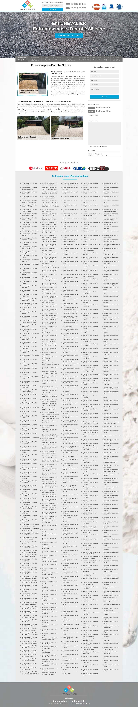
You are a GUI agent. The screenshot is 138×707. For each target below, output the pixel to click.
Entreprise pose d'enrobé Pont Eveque (49, 647)
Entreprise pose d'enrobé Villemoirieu (29, 192)
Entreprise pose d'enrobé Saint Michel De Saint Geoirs (50, 205)
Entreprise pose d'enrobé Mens (70, 507)
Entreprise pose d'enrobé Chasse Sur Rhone (90, 518)
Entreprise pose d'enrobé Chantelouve (90, 574)
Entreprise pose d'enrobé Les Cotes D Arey (90, 370)
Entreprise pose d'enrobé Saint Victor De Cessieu (29, 555)
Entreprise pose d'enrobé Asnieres (110, 548)
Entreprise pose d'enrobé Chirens (90, 453)
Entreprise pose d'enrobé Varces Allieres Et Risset (29, 321)
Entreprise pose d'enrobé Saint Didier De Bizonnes (49, 395)
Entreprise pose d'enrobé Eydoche (90, 262)
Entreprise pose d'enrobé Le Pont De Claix (50, 651)
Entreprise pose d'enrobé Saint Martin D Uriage (49, 227)
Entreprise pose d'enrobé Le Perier (71, 223)
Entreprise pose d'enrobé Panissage (70, 258)
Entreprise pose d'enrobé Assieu (110, 288)
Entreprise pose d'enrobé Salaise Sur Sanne (29, 538)
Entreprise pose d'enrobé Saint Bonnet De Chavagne (50, 434)
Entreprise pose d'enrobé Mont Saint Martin (70, 382)
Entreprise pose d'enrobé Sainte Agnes (49, 521)
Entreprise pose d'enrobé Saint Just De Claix (49, 279)
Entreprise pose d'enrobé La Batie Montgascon (111, 240)
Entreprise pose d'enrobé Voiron (110, 518)
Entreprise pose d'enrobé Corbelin (90, 396)
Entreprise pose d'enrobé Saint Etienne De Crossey (49, 387)
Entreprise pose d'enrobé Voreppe (110, 526)
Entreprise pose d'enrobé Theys (29, 403)
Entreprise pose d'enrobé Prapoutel (110, 635)
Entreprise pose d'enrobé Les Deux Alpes (110, 648)
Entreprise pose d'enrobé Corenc (90, 388)
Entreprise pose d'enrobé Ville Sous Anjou (29, 184)
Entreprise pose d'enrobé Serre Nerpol (70, 330)
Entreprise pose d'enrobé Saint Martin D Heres (49, 231)
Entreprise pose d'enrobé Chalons (110, 418)
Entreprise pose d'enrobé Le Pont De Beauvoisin (50, 660)
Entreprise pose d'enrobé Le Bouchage (91, 652)
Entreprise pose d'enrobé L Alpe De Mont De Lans (111, 596)
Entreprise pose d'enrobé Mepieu (70, 503)
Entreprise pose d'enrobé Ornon (70, 286)
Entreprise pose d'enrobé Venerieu (29, 286)
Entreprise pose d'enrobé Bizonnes (90, 665)
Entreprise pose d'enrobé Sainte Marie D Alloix (49, 249)
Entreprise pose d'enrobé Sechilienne (29, 499)
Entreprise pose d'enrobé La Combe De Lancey (91, 405)
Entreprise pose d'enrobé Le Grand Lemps (71, 672)
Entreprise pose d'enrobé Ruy (49, 526)
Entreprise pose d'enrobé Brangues (90, 631)
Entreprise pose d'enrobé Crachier (90, 353)
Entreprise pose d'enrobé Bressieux (90, 626)
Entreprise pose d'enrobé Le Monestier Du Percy (71, 447)
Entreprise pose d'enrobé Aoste (110, 310)
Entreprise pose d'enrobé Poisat (70, 192)
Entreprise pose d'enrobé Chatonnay (110, 405)
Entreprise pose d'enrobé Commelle (90, 401)
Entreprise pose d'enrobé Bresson (90, 622)
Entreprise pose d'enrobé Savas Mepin (29, 503)
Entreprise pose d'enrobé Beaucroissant (110, 236)
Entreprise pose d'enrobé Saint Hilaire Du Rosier (49, 340)
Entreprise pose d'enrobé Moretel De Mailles (70, 377)
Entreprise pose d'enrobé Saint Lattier (49, 275)
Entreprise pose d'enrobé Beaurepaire (110, 223)
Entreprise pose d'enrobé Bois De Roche (110, 626)
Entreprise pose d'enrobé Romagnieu (49, 547)
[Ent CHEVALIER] (27, 5)
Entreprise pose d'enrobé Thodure (29, 399)
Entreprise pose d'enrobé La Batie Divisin (111, 245)
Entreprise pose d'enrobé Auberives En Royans (110, 283)
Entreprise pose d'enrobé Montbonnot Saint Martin (70, 421)
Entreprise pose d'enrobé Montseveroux (110, 414)
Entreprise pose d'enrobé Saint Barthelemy (49, 465)
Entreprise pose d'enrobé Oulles (110, 362)
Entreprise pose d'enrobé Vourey (110, 531)
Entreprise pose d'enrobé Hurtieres (70, 629)
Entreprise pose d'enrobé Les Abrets (110, 353)
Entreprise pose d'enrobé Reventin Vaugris (49, 573)
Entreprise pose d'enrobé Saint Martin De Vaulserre (49, 236)
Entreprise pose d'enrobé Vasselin (29, 316)
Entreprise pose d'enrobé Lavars (70, 577)
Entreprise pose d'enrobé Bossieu (90, 657)
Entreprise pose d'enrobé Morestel (110, 383)
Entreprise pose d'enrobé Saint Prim (29, 620)
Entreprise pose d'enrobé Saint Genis (49, 376)
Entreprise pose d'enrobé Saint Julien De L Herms (49, 292)
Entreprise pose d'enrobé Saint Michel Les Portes (49, 197)
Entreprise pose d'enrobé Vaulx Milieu (29, 295)
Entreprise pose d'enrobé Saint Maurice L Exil (49, 214)
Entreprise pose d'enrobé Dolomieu (90, 305)
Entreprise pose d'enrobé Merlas (70, 499)
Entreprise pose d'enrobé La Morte (71, 369)
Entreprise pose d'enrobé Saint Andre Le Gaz (49, 491)
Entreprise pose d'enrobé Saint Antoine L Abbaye (49, 482)
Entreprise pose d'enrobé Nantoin (70, 334)
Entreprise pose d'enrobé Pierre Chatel (70, 214)
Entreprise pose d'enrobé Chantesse (90, 570)
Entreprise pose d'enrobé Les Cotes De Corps (90, 366)
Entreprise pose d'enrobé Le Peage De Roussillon (71, 240)
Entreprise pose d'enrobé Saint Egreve (49, 391)
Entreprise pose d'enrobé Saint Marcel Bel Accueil (49, 258)
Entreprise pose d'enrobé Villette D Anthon (110, 492)
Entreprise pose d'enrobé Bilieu (110, 184)
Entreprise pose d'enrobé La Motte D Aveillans (71, 364)
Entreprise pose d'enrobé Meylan (70, 494)
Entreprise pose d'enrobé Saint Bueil (49, 430)
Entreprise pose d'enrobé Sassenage (29, 512)
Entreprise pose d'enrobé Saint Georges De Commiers (50, 363)
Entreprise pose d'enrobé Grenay (70, 664)
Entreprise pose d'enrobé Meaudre (70, 512)
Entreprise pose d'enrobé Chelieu (90, 483)
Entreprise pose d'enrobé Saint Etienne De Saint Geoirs (49, 381)
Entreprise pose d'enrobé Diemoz (90, 323)
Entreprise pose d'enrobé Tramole (29, 373)
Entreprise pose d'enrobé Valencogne (29, 338)
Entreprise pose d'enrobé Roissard (49, 552)
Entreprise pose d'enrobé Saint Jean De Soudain (49, 310)
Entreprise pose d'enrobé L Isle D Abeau (71, 625)
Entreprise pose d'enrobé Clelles (110, 396)
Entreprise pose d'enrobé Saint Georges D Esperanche (49, 358)
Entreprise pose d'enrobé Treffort (29, 369)
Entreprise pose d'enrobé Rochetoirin (49, 556)
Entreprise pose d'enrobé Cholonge (90, 448)
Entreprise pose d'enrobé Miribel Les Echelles (70, 473)
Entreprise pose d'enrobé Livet (110, 657)
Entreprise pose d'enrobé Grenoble (70, 659)
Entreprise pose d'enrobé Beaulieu (110, 227)
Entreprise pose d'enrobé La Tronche (30, 356)
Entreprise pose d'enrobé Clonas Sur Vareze (90, 427)
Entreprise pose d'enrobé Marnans (70, 529)
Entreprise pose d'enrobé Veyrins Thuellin (29, 247)
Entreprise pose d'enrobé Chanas (90, 579)
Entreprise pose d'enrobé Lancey (110, 644)
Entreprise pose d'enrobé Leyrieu (70, 568)
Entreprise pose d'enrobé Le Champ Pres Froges (111, 448)
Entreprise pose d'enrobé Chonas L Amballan (90, 444)
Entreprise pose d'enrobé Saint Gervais (49, 353)
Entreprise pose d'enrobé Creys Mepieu (90, 340)
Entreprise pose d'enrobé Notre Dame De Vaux (70, 308)
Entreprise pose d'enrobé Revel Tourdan (49, 578)
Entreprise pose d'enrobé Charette (90, 535)
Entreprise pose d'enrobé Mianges (110, 566)
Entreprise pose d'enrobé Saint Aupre (49, 469)
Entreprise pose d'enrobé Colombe (90, 409)
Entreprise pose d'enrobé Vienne (29, 234)
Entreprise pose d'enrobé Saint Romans (29, 599)
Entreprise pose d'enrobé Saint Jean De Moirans (49, 314)
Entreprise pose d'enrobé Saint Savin (29, 590)
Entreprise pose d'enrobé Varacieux (29, 325)
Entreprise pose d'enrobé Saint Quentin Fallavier (29, 616)
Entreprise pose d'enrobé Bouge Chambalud (90, 648)
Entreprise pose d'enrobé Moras (110, 483)
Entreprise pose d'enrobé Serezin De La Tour (29, 486)
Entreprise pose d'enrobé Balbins (110, 258)
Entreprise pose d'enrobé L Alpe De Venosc (111, 592)
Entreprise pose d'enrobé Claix (90, 435)
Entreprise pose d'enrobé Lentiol (70, 572)
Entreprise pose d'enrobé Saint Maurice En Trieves (49, 218)
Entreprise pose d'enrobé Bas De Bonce (110, 574)
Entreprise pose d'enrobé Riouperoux (110, 652)
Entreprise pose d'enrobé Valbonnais (29, 347)
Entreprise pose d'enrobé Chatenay (90, 496)
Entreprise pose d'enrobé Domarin (90, 301)
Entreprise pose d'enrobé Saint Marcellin (49, 253)
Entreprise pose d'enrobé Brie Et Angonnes (110, 479)
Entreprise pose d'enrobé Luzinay (70, 551)
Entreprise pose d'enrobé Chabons (90, 600)
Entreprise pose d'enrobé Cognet (90, 418)
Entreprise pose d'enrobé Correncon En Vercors (90, 379)
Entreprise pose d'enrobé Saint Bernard (49, 447)
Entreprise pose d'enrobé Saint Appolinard (49, 478)
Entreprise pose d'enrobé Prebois (49, 634)
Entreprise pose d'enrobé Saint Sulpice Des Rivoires (29, 568)
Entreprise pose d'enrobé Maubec (70, 520)
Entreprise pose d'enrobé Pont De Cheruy (49, 656)
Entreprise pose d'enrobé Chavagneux (110, 557)
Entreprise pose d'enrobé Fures (110, 622)
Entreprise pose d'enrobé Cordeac (90, 392)
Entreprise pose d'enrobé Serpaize (29, 477)
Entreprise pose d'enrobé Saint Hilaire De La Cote (49, 344)
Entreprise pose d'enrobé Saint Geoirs (49, 368)
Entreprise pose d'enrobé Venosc (29, 278)
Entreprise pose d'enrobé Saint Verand (29, 559)
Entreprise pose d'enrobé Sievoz (29, 455)
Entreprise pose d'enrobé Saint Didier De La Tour (110, 401)
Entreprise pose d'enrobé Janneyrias (70, 612)
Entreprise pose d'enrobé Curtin (90, 327)
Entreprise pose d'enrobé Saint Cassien (49, 426)
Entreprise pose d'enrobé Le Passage (71, 245)
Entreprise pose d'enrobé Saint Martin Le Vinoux (49, 223)
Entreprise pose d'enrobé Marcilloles (70, 538)
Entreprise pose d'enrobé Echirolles (90, 292)
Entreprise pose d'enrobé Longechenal (110, 466)
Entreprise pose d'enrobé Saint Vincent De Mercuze (29, 546)
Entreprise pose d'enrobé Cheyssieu (90, 470)
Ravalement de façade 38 (58, 58)
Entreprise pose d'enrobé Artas (110, 297)
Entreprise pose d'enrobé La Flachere (91, 236)
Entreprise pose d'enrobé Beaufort (110, 366)
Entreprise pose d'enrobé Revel (49, 582)
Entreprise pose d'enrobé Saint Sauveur (29, 594)
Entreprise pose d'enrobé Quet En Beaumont (49, 604)
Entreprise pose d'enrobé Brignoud (110, 618)
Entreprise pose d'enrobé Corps (90, 383)
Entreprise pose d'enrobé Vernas (29, 273)
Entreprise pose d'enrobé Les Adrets (110, 349)
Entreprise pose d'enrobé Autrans (110, 275)
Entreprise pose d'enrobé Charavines (90, 539)
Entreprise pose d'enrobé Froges (90, 205)
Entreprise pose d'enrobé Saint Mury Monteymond (49, 192)
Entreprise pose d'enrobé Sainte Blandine (49, 439)
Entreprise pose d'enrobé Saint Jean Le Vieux (49, 301)
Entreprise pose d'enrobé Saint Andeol (49, 500)
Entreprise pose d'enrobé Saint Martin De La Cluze (90, 422)
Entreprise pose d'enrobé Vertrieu (29, 256)
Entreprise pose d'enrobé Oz (71, 274)
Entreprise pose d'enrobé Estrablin (90, 266)
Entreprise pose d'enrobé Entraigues (90, 279)
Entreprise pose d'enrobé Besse (110, 197)
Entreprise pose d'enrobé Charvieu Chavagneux (90, 526)
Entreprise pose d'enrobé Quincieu (49, 599)
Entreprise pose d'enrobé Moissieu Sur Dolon (70, 455)
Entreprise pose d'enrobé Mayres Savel (70, 516)
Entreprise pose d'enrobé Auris (110, 279)
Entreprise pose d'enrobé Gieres (90, 192)
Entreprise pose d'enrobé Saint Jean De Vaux (49, 305)
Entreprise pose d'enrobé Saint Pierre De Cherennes (30, 633)
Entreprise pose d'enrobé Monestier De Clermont (110, 388)
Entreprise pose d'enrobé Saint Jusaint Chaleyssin (49, 283)
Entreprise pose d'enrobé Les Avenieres (110, 270)
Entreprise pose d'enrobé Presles (49, 630)
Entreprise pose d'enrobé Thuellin (29, 395)
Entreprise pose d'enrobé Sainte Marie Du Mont (49, 245)
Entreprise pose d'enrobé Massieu (70, 525)
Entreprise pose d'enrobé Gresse (70, 655)
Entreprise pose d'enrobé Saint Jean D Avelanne (49, 323)
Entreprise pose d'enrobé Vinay (110, 500)
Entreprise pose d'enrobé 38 (22, 59)
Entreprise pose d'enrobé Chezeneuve (90, 466)
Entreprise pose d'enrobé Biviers (90, 670)
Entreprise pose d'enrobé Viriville (110, 509)
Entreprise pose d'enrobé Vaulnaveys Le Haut (29, 299)
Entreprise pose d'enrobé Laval (70, 586)
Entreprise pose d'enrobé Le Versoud (30, 260)
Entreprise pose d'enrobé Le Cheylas (91, 474)
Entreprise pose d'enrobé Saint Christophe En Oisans (50, 417)
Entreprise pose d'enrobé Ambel (110, 327)
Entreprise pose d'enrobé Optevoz (70, 299)
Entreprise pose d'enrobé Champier (90, 587)
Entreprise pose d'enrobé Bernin (110, 201)
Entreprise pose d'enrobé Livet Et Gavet (70, 559)
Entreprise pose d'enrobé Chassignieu (90, 513)
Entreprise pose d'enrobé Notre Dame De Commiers (70, 321)
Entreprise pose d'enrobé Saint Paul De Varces (29, 659)
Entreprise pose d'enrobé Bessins (110, 192)
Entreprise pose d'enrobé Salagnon (29, 542)
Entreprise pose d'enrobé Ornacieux (70, 291)
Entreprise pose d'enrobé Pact (70, 270)
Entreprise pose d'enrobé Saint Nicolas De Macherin (50, 184)
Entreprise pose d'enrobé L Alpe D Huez (111, 639)
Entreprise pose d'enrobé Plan (70, 197)
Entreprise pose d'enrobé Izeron (70, 616)
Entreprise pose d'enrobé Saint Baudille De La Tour (49, 456)
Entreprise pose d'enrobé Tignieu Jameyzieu (29, 390)
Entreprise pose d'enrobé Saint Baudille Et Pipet (49, 452)
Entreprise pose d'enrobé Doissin (90, 310)
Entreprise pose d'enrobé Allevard (110, 331)
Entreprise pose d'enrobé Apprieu (110, 305)
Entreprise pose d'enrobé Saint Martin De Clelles (49, 240)
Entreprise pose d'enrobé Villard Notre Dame (29, 214)
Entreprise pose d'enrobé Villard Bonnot (29, 223)
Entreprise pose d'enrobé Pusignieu (110, 665)
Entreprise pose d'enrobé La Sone (30, 438)
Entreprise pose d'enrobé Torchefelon (29, 386)
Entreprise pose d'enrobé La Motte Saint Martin (71, 360)
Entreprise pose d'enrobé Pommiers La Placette (49, 673)
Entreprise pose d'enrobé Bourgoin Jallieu (90, 639)
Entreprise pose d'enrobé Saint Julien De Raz (49, 288)
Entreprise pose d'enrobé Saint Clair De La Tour (49, 408)
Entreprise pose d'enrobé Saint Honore (49, 331)
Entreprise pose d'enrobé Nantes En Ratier (70, 338)
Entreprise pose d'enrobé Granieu (70, 668)
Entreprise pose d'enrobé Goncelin (90, 184)
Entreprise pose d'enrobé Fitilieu (90, 240)
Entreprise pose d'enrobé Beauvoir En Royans (110, 214)
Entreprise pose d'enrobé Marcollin (70, 533)
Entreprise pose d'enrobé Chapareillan (90, 566)
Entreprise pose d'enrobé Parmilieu (70, 249)
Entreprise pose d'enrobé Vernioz (29, 269)
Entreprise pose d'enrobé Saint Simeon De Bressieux (30, 581)
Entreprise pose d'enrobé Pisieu (70, 201)
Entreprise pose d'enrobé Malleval (70, 546)
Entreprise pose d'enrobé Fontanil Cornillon (110, 487)
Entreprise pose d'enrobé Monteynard (70, 399)
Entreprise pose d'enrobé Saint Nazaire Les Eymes (49, 188)
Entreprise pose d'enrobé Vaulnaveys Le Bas (29, 303)
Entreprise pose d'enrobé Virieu (110, 505)
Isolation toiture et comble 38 (116, 59)
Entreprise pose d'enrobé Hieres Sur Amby (70, 638)
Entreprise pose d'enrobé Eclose (90, 288)
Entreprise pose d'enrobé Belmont (110, 205)
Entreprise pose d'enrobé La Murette (111, 427)
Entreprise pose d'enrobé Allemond (110, 336)
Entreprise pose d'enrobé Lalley (70, 594)
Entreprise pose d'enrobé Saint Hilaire (49, 336)
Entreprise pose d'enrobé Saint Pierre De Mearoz (29, 629)
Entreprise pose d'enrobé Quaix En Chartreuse (49, 608)
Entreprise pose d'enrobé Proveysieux (49, 617)
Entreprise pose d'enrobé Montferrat (70, 390)
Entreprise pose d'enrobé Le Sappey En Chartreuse (30, 525)
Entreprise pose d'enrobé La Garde (91, 197)
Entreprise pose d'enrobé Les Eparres (90, 270)
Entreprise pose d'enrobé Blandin (110, 409)
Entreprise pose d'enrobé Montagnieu (70, 434)
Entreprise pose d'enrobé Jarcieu (110, 474)
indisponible (78, 3)
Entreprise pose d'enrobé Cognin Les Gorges (90, 414)
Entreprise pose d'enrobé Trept (29, 360)
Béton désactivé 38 (46, 59)
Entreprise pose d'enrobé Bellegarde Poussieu (110, 210)
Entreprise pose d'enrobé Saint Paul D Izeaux (29, 655)
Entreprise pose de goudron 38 (35, 59)
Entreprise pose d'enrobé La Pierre (71, 218)
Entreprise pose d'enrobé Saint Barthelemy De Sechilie (50, 460)
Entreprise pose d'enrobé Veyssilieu (29, 243)
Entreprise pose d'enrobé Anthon (110, 314)
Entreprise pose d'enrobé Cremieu (90, 344)
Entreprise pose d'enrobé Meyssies (70, 481)
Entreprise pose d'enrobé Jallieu (110, 670)
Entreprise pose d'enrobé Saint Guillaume (49, 349)
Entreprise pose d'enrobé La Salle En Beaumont (30, 529)
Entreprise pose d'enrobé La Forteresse (91, 223)
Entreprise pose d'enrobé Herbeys (70, 646)
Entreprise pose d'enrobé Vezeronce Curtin (29, 238)
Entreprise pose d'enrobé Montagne (70, 438)
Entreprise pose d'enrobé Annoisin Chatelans (110, 318)
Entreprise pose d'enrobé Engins (90, 283)
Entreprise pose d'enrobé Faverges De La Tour (90, 249)
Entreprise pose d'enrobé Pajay (70, 266)
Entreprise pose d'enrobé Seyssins (29, 468)
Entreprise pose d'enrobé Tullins (29, 351)
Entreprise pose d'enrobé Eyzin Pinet (90, 258)
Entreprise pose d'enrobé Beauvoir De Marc (110, 218)
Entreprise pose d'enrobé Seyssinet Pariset (29, 473)
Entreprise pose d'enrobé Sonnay (29, 434)
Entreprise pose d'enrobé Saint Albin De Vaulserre (49, 504)
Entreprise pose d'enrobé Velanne (29, 291)
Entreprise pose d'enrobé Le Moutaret (71, 351)
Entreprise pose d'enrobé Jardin (70, 607)
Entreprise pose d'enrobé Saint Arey (49, 473)
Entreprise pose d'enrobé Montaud (70, 425)
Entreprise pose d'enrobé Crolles (90, 336)
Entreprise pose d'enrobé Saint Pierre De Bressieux (29, 642)
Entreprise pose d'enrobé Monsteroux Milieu (70, 442)
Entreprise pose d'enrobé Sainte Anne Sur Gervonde (50, 486)
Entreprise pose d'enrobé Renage (49, 591)
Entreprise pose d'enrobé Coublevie (90, 362)
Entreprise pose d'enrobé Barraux (110, 249)
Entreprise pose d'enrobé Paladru (70, 262)
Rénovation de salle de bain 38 (83, 58)
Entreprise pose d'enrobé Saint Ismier (49, 327)
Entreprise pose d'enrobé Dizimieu (90, 314)
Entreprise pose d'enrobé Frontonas (90, 201)
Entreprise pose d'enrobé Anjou (110, 323)
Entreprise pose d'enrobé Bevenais (110, 188)
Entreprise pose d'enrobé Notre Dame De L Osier (70, 316)
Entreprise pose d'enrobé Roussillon (49, 543)
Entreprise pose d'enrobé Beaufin (110, 231)
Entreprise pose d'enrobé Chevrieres (90, 479)
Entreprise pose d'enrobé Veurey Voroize (29, 251)
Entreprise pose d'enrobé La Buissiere (91, 613)
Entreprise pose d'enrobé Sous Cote (110, 600)
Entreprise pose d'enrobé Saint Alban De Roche (49, 513)
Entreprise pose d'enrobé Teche (29, 416)
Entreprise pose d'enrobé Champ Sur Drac (90, 583)
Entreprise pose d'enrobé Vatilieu (29, 312)
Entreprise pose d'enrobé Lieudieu (70, 564)
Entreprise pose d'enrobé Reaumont (49, 595)
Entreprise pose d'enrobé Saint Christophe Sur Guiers (50, 413)
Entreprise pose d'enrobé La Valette (30, 334)
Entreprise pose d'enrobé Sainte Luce (49, 262)
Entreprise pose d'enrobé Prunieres (49, 612)
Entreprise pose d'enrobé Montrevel (70, 386)
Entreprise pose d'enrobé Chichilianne (90, 461)
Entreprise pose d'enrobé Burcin (90, 609)
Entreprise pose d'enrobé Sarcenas (29, 520)
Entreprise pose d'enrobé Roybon (49, 530)
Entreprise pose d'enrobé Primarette (49, 621)
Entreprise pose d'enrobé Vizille (110, 513)
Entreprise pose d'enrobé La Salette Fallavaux (30, 533)
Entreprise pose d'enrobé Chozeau (110, 370)
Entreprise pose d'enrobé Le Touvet (30, 377)
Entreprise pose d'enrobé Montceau (70, 412)
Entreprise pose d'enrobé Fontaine (90, 227)
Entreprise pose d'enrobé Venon (29, 282)
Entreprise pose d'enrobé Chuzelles (90, 440)
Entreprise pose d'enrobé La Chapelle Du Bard (91, 553)
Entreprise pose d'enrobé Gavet (110, 661)
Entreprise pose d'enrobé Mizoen (70, 468)
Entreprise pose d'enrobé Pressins (49, 625)
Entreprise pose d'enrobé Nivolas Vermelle (70, 325)
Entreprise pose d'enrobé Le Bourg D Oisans (91, 644)
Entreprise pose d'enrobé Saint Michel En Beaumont (50, 201)
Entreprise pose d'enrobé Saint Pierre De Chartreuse (30, 638)
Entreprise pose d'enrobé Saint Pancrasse (29, 664)
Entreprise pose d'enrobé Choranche (110, 379)
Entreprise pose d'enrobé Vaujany (29, 308)
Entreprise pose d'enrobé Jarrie (70, 603)
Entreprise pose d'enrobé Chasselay (90, 522)
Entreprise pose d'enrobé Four (90, 218)
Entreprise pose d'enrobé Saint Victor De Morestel (29, 551)
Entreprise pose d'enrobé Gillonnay (90, 188)
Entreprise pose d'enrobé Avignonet (110, 266)
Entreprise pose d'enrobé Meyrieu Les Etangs (70, 486)
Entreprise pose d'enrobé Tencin (29, 412)
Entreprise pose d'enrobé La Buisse (111, 431)
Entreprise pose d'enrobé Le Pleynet (111, 631)
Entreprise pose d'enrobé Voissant (110, 522)
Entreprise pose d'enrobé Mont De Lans (70, 403)
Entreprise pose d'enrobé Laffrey (70, 599)
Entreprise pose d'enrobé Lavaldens (70, 581)
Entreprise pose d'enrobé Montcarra (70, 416)
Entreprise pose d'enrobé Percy (70, 227)
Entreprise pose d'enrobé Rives (49, 569)
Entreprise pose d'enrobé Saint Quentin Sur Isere (29, 612)
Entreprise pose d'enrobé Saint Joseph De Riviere (49, 297)
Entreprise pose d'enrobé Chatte (90, 492)
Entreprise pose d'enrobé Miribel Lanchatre (70, 477)
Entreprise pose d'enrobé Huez (70, 633)
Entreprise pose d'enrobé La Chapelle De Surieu (91, 557)
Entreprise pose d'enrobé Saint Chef (49, 421)
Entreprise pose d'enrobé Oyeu (70, 282)
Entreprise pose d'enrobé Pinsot (70, 205)
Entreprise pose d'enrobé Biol (90, 674)
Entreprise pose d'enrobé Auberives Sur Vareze (110, 422)
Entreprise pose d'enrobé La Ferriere (91, 245)
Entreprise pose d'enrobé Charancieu (90, 548)
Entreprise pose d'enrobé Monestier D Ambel (70, 451)
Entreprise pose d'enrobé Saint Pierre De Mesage (29, 625)
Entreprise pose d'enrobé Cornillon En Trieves (110, 461)
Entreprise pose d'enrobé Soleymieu (29, 442)
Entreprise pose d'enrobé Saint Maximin (49, 210)
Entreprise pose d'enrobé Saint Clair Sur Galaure (49, 400)
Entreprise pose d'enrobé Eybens (110, 457)
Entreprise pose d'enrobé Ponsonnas (49, 669)
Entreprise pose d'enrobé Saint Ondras (29, 668)
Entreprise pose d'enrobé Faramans (90, 253)
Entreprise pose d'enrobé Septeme (29, 490)
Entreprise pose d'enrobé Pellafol (70, 236)
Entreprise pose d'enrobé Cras (90, 349)
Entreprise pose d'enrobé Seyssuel (29, 464)
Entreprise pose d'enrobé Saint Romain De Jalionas (29, 607)
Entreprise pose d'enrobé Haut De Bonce (110, 570)
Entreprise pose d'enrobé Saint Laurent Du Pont (49, 270)
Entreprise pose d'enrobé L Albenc (111, 340)
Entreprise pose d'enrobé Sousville (29, 429)
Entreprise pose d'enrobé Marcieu (70, 542)
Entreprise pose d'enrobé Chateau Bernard (90, 509)
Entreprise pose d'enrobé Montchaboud (70, 408)
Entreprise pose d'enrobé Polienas (70, 188)
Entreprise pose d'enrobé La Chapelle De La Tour (91, 561)
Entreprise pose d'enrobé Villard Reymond (29, 205)
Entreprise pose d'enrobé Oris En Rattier (70, 295)
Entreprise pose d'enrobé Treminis (29, 364)
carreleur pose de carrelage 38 (70, 59)
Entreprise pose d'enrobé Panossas (70, 253)
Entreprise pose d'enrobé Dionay (90, 318)
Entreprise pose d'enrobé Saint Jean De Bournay (49, 318)
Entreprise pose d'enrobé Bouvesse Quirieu (90, 635)
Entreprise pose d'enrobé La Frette (91, 210)
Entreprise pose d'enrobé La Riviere (111, 357)
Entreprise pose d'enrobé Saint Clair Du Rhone (49, 404)
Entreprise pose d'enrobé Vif (30, 231)
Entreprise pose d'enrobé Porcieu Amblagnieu (49, 638)
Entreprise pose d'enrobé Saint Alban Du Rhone (49, 508)
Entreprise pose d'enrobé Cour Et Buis (110, 444)
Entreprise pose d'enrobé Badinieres (110, 262)
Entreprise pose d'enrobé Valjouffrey (29, 330)
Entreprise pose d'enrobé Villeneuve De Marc (29, 188)
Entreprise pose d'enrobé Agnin (110, 344)
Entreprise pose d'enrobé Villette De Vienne (110, 496)
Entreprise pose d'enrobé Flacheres (90, 231)
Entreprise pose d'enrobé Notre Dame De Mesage (70, 312)
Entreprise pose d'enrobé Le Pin (71, 210)
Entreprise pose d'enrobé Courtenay (90, 357)
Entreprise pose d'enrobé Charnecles (90, 531)
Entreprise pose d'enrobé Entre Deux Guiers (90, 275)
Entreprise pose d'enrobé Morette (70, 373)
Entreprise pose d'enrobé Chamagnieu (90, 596)
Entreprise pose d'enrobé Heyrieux (70, 642)
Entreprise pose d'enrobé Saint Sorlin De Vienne (29, 572)
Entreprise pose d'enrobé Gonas (110, 587)
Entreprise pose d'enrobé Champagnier (90, 592)
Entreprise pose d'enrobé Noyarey (70, 303)
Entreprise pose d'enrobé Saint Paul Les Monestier (29, 651)
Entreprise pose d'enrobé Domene (90, 297)
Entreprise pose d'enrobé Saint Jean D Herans (110, 440)
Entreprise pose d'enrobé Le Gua (71, 651)
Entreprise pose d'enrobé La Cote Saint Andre (91, 375)
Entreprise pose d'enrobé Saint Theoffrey (29, 564)
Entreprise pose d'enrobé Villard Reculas (29, 210)
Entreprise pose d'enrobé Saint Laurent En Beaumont (50, 266)
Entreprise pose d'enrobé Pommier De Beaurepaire (70, 184)
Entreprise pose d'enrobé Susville (29, 421)
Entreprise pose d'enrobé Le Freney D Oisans (91, 214)
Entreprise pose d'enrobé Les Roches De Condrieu (49, 560)
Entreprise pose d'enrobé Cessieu (90, 605)
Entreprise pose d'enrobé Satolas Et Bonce (29, 507)
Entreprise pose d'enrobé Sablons (110, 453)
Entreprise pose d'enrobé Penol (70, 231)
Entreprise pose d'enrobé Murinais (70, 343)
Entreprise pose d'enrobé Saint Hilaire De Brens (110, 470)
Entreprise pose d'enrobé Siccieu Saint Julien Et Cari (30, 460)
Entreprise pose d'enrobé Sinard (29, 447)
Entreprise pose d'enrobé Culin (90, 331)
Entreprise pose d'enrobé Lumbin (70, 555)
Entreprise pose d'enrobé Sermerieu (29, 481)
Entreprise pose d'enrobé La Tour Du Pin (30, 382)
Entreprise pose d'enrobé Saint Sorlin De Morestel (29, 577)
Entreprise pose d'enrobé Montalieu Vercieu (70, 429)
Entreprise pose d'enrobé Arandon (110, 301)
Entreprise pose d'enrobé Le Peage (111, 605)
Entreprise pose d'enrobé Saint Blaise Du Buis (49, 443)
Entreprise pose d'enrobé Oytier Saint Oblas (70, 278)
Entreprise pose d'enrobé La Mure (111, 435)
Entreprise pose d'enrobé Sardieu (29, 516)
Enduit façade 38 (106, 59)
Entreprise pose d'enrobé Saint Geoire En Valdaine (49, 372)
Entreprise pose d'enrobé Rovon (49, 539)
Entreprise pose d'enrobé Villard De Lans (29, 218)
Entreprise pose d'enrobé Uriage (110, 561)
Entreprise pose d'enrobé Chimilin (90, 457)
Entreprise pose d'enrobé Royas (49, 534)
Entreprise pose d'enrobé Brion (90, 618)
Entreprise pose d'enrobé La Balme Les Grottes (111, 253)
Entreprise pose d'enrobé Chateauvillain (90, 505)
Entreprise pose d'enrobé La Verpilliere (30, 265)
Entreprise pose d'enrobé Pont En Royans (49, 643)
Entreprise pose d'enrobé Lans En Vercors (70, 590)
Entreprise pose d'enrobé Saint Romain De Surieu (29, 603)
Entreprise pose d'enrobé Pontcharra (49, 664)
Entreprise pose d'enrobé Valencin (29, 343)
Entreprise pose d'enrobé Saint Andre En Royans (49, 495)
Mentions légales (82, 703)
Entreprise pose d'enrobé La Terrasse (30, 408)
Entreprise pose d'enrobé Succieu (29, 425)
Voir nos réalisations (69, 36)
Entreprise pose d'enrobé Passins (110, 375)
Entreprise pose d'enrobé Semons (29, 494)
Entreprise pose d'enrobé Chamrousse (110, 535)
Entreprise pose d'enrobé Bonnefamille (90, 661)
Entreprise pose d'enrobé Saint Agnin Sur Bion (49, 517)
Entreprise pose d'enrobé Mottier (70, 356)
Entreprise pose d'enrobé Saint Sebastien (29, 586)
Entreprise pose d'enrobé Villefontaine (29, 197)
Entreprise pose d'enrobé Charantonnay (90, 544)
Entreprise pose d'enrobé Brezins (110, 392)
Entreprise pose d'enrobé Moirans (70, 460)
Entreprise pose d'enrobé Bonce (110, 579)
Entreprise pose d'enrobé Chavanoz (90, 487)
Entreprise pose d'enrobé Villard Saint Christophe (29, 201)
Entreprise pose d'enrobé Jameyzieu (110, 553)
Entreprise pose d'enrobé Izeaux (70, 620)
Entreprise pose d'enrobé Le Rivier (111, 539)
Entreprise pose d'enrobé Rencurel (49, 586)
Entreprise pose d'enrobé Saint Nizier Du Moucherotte (30, 672)
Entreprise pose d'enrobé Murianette (70, 347)
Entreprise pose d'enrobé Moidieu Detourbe (70, 464)
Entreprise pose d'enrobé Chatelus (90, 500)
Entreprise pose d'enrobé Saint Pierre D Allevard (29, 646)
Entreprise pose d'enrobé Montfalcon (70, 395)
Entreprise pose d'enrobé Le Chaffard (111, 583)
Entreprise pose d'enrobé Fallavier (110, 613)
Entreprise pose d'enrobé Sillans (29, 451)
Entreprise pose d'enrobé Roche (49, 565)
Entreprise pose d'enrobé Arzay (110, 292)
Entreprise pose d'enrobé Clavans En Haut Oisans (90, 431)
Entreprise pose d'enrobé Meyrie (70, 490)
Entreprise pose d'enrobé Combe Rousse (110, 609)
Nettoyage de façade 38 (96, 58)
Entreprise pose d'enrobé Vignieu (29, 227)
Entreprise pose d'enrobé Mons (110, 544)
